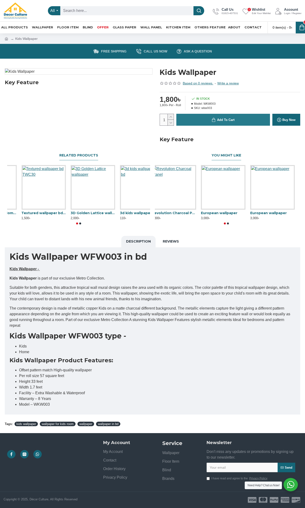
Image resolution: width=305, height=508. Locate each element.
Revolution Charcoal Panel (226, 213)
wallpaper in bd (108, 424)
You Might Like (226, 155)
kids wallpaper (26, 424)
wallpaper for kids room (58, 424)
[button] (77, 223)
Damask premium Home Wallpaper (29, 213)
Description (138, 241)
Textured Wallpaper (173, 213)
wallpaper (85, 424)
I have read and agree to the (239, 478)
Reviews (171, 241)
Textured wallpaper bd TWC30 (78, 213)
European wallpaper (271, 213)
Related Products (78, 155)
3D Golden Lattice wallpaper (128, 213)
